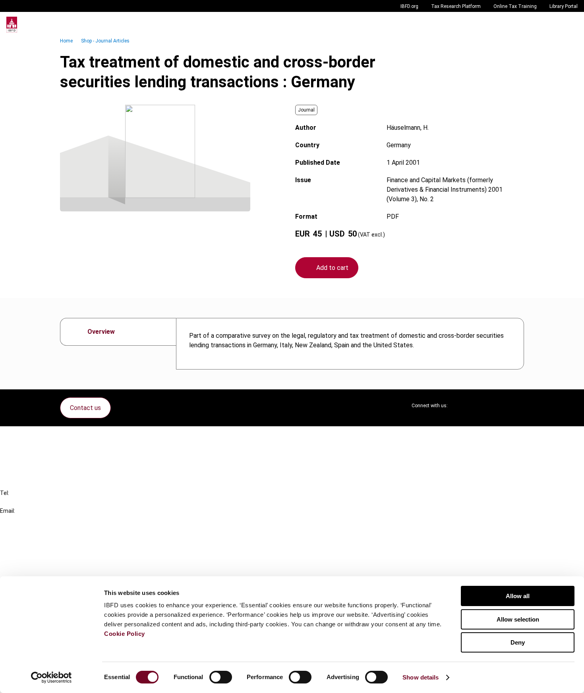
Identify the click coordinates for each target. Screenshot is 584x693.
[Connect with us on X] (460, 405)
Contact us (85, 408)
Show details (420, 677)
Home (66, 41)
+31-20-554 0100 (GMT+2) (38, 502)
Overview (101, 331)
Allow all (518, 596)
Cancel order (33, 437)
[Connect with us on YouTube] (498, 405)
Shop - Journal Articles (105, 41)
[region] (350, 344)
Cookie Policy (124, 633)
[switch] (220, 677)
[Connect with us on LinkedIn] (479, 405)
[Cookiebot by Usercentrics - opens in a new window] (51, 677)
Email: (7, 511)
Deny (518, 642)
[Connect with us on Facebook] (517, 405)
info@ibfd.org (19, 520)
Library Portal (563, 6)
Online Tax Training (515, 6)
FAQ (21, 451)
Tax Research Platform (456, 6)
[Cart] (554, 25)
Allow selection (518, 619)
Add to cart (332, 267)
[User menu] (570, 25)
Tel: (4, 493)
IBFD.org (409, 6)
